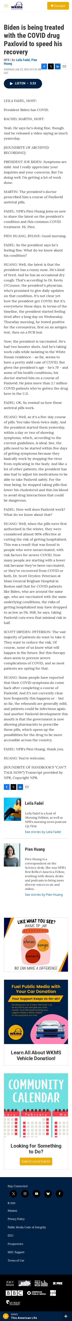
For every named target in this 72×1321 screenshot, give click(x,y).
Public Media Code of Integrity (27, 1227)
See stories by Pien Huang (44, 894)
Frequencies (15, 1244)
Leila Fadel (23, 60)
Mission (12, 1210)
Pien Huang (35, 849)
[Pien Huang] (12, 855)
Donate (59, 6)
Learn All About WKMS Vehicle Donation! (36, 1055)
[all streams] (67, 1316)
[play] (5, 1316)
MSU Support (16, 1252)
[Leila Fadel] (12, 809)
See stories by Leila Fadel (43, 832)
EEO (10, 1235)
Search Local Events (36, 1161)
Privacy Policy (16, 1219)
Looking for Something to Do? (36, 1149)
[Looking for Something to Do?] (36, 1105)
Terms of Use (16, 1260)
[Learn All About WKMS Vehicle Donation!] (36, 1012)
